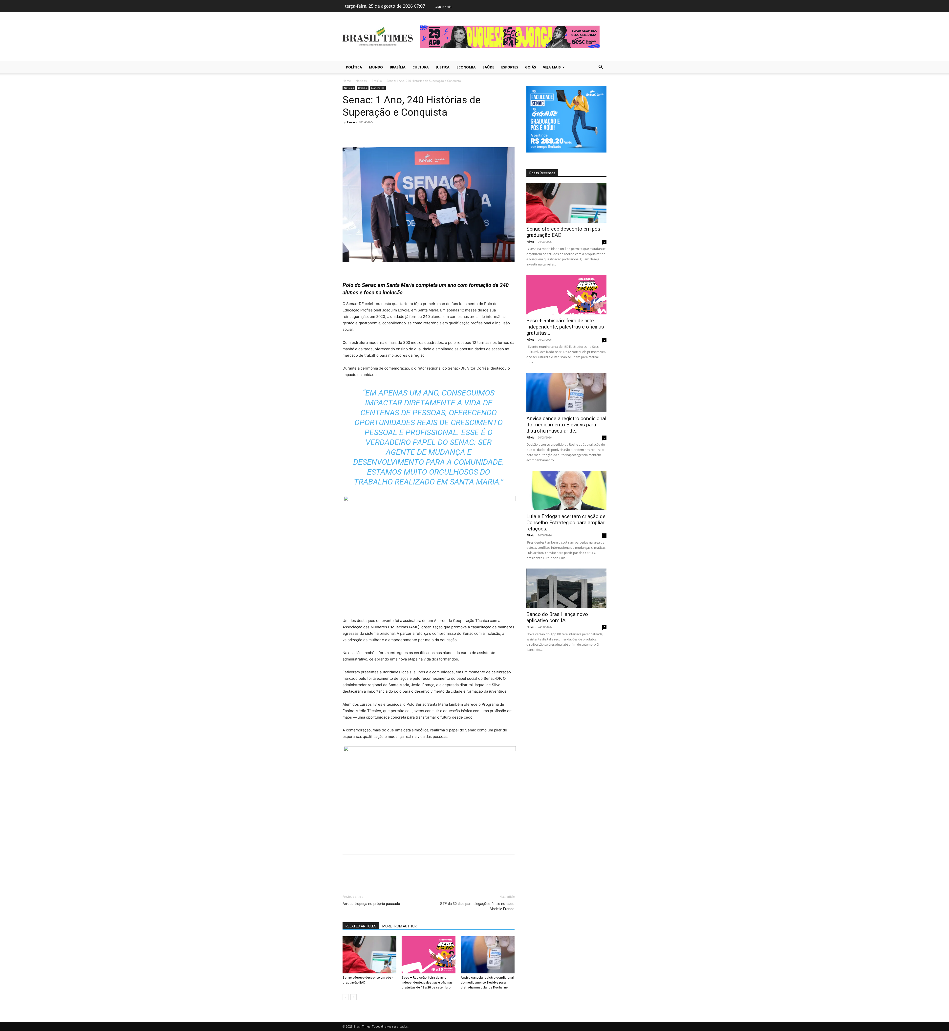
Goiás (530, 67)
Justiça (443, 67)
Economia (466, 67)
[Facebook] (347, 133)
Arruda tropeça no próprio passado (371, 903)
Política (354, 67)
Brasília (398, 67)
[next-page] (353, 997)
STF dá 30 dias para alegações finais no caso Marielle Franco (477, 906)
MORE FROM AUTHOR (399, 926)
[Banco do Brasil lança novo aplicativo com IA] (566, 588)
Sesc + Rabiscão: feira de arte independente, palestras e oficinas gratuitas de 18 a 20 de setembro (427, 982)
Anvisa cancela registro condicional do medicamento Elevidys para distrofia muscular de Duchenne (487, 982)
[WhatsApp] (382, 133)
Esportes (509, 67)
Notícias (361, 81)
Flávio (351, 122)
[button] (600, 67)
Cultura (420, 67)
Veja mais (552, 67)
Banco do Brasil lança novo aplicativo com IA (557, 617)
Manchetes (377, 87)
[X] (359, 133)
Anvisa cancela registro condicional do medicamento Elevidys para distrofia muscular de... (566, 425)
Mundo (376, 67)
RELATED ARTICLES (360, 926)
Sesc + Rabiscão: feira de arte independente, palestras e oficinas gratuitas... (565, 327)
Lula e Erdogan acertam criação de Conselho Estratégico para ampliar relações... (565, 522)
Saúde (488, 67)
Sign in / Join (443, 6)
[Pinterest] (370, 133)
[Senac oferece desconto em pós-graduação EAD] (369, 954)
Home (347, 81)
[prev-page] (346, 997)
